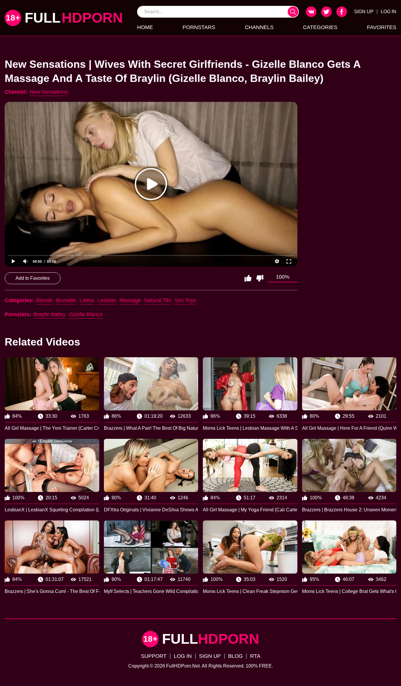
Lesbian (106, 300)
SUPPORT (153, 656)
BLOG (235, 656)
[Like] (248, 278)
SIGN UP (363, 11)
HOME (145, 27)
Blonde (44, 300)
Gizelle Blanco (86, 314)
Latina (87, 300)
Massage (130, 300)
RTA (255, 656)
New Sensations (49, 92)
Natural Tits (157, 300)
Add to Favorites (33, 278)
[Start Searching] (293, 11)
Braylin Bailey (49, 314)
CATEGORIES (320, 27)
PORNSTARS (199, 27)
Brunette (66, 300)
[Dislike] (259, 278)
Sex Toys (185, 300)
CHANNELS (259, 27)
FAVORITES (381, 27)
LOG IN (388, 11)
